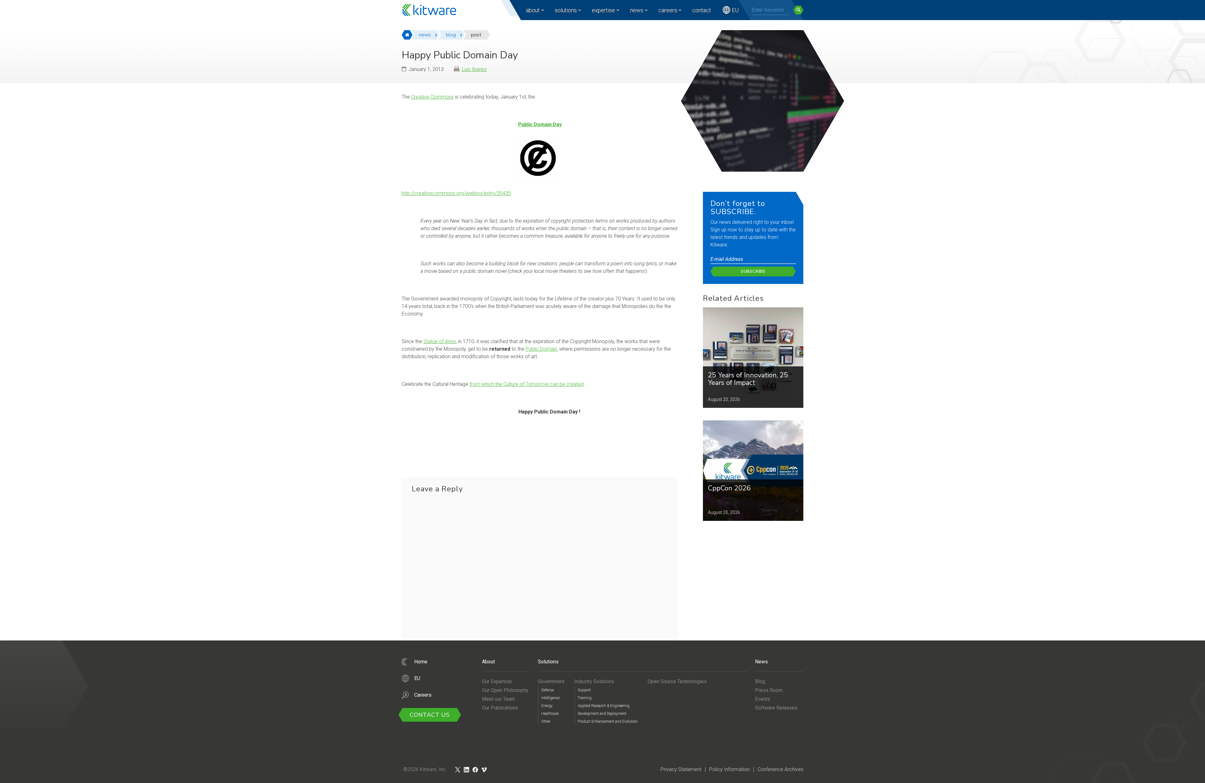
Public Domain (541, 349)
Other (545, 721)
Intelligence (550, 698)
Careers (667, 10)
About (533, 10)
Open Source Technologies (677, 681)
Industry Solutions (594, 681)
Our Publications (500, 708)
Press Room (769, 690)
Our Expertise (497, 681)
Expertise (603, 10)
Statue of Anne (439, 341)
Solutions (566, 10)
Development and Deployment (602, 713)
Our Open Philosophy (505, 690)
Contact (701, 10)
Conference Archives (780, 769)
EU (735, 10)
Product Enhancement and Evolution (608, 721)
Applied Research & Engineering (603, 706)
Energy (547, 706)
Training (585, 698)
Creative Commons (432, 97)
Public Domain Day (540, 124)
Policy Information (729, 769)
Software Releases (776, 708)
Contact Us (430, 715)
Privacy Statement (681, 769)
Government (551, 681)
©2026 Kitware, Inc (424, 769)
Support (584, 690)
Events (762, 699)
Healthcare (550, 713)
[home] (407, 35)
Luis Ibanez (474, 69)
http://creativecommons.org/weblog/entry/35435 (456, 193)
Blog (760, 681)
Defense (547, 690)
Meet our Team (498, 699)
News (636, 10)
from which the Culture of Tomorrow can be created (526, 384)
